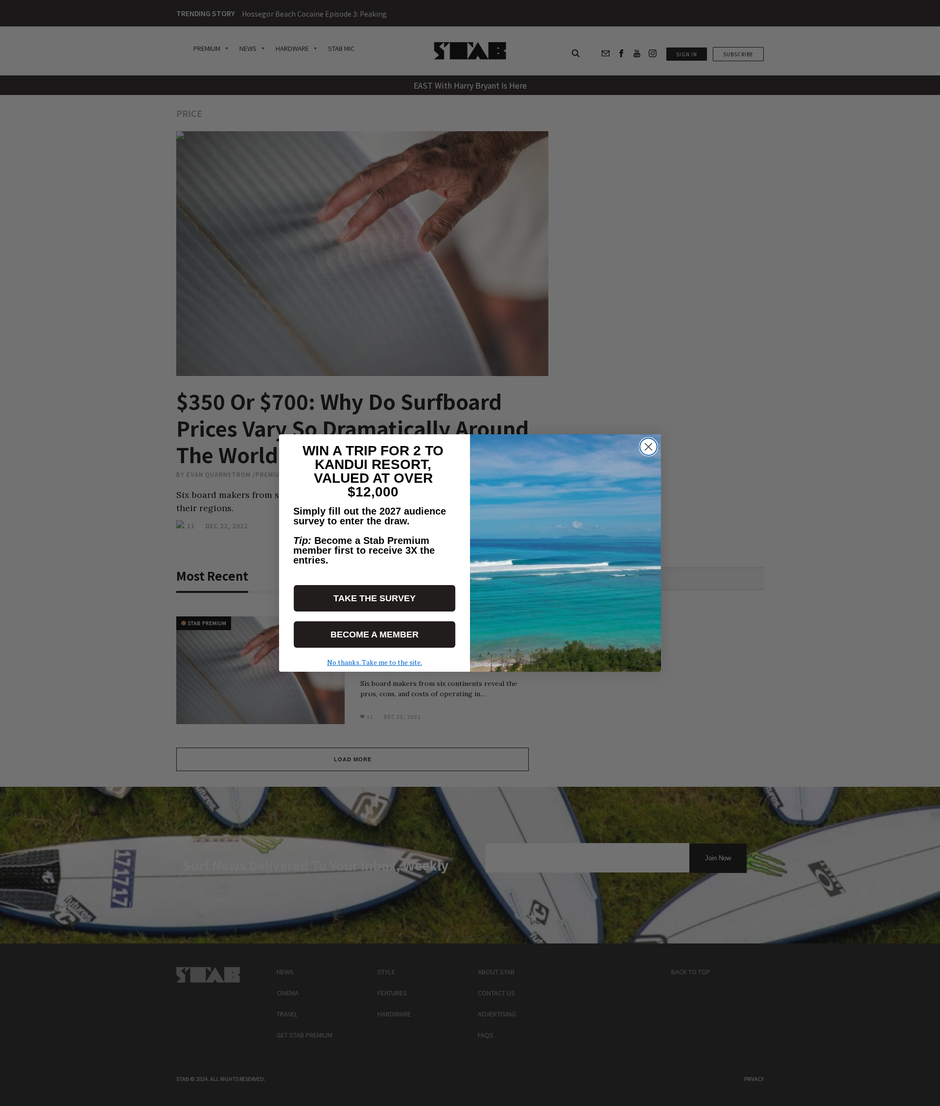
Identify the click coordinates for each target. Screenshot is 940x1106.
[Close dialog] (648, 446)
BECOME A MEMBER (374, 634)
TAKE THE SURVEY (374, 598)
